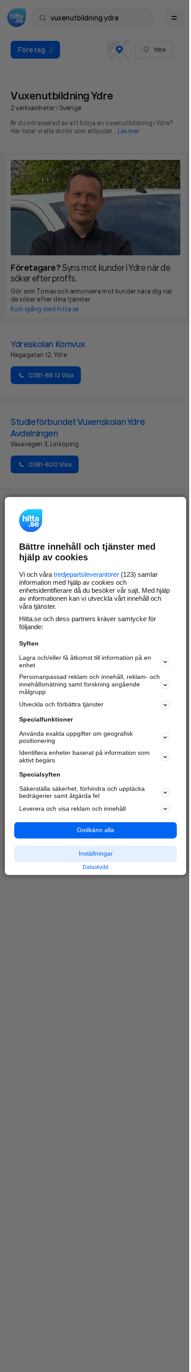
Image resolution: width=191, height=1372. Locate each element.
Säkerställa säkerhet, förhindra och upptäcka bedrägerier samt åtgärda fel (82, 792)
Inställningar (96, 853)
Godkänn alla (95, 830)
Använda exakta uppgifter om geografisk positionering (76, 737)
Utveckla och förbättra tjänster (61, 704)
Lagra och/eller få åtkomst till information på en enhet (85, 661)
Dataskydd (95, 867)
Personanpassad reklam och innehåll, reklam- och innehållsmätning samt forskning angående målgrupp (89, 685)
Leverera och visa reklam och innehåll (72, 808)
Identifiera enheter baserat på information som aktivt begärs (84, 756)
